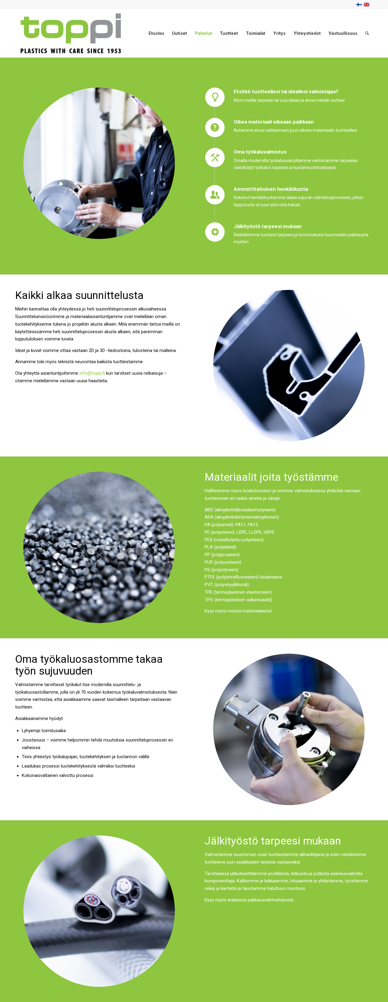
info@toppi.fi (92, 373)
